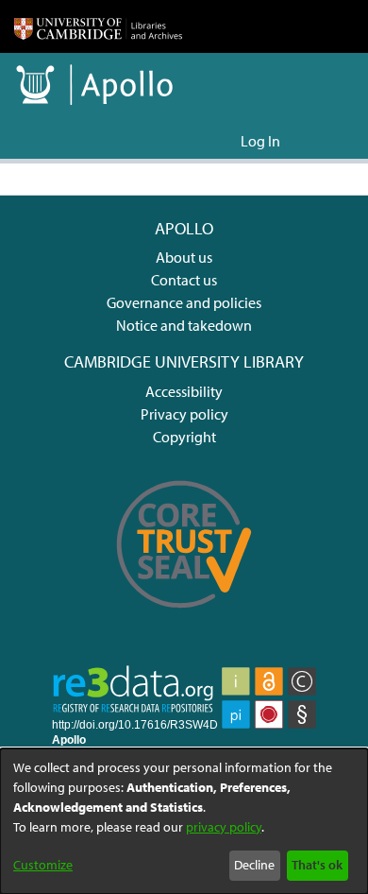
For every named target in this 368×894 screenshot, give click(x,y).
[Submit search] (196, 140)
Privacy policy (184, 413)
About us (184, 257)
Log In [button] (261, 140)
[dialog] (184, 821)
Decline (254, 864)
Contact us (184, 279)
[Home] (98, 26)
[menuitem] (223, 140)
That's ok (317, 864)
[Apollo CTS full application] (184, 619)
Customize (43, 864)
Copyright (184, 436)
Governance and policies (184, 302)
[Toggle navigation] (327, 141)
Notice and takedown (184, 325)
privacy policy (223, 826)
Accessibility (184, 391)
